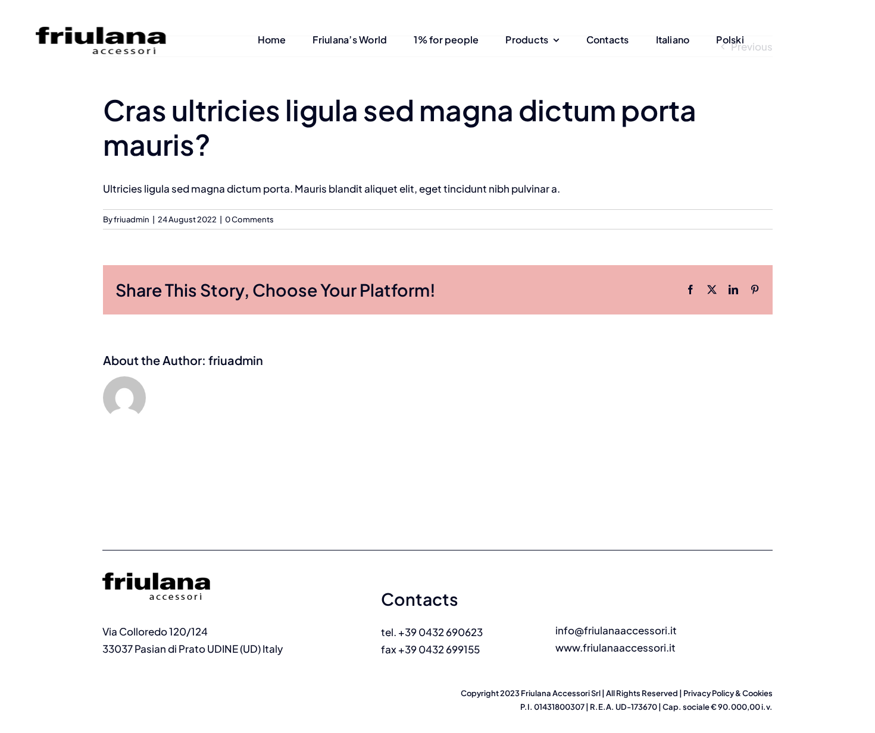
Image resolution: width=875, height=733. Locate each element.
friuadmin (131, 219)
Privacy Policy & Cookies (728, 693)
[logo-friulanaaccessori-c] (172, 567)
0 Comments (249, 219)
